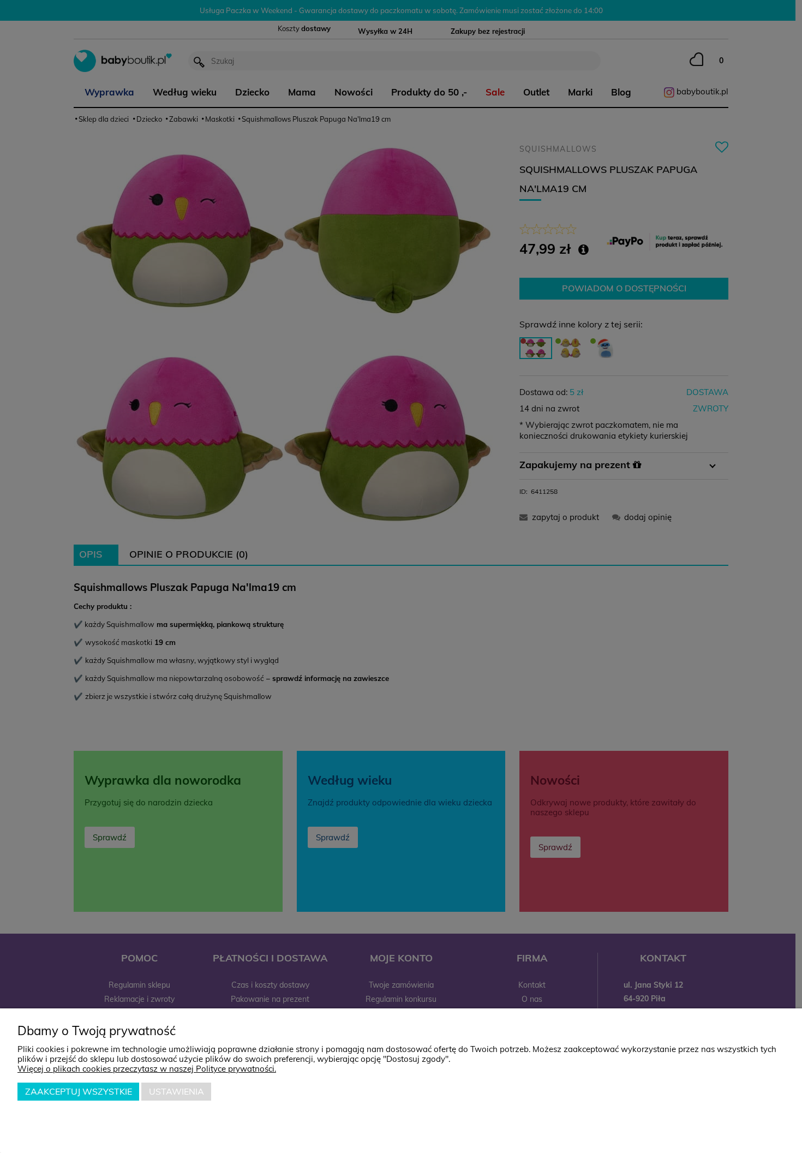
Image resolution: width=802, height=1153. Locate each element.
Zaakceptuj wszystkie (78, 1091)
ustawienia (176, 1091)
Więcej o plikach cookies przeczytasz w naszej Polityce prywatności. (146, 1069)
